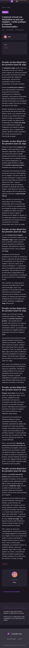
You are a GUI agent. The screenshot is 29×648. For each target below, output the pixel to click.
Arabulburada (16, 634)
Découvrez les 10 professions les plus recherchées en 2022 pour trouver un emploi (14, 618)
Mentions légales (11, 639)
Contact (20, 639)
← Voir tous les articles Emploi (11, 591)
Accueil (4, 7)
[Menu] (17, 1)
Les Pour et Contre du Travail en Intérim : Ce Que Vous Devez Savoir (14, 612)
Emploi (8, 7)
